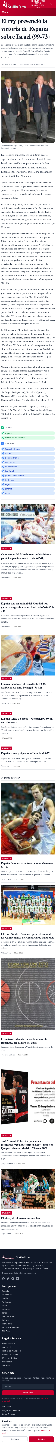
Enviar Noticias (8, 1414)
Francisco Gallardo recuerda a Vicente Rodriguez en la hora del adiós (24, 1041)
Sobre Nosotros (8, 1343)
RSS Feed (6, 1331)
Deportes (6, 1309)
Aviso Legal (7, 1361)
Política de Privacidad (11, 1351)
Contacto (6, 1365)
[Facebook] (3, 1278)
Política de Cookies (10, 1354)
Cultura (5, 1320)
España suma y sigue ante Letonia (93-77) (25, 753)
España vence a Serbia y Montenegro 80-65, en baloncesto (27, 720)
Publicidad (6, 1406)
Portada (5, 1291)
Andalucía (6, 1302)
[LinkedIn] (17, 1278)
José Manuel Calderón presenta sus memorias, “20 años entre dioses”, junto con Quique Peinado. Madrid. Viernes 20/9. (27, 1144)
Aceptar (41, 1439)
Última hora (7, 1294)
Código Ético (7, 1347)
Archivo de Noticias (10, 1327)
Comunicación (8, 1316)
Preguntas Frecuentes (11, 1410)
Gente (4, 1305)
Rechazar (15, 1439)
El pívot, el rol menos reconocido (20, 1218)
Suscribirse (28, 1392)
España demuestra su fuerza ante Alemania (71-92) (27, 865)
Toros (4, 1313)
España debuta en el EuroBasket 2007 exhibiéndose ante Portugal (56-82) (23, 686)
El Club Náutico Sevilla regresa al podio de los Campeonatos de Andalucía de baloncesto (27, 936)
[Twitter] (8, 1278)
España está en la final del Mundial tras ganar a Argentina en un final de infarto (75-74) (27, 607)
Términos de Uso (9, 1358)
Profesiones (7, 1324)
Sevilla (5, 1298)
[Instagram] (12, 1278)
